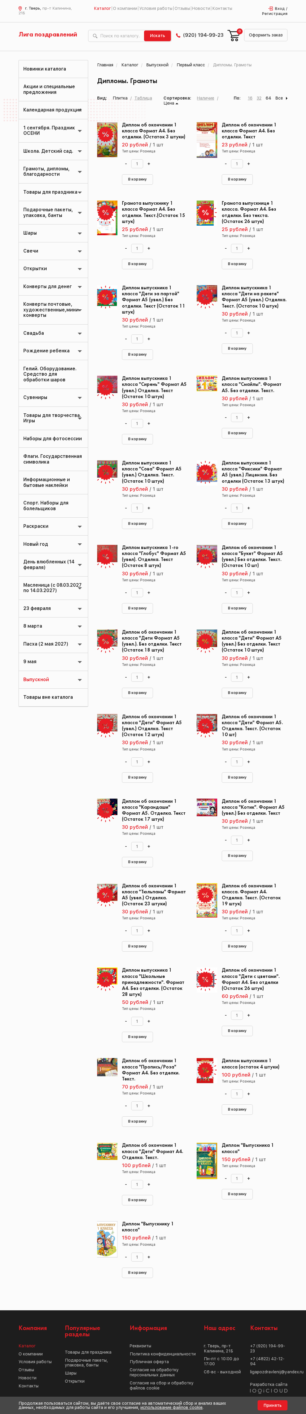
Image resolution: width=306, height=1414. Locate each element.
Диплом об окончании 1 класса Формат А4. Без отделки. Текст (249, 131)
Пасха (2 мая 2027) (45, 644)
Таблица (143, 98)
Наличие (205, 98)
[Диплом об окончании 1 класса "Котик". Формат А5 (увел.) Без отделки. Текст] (204, 825)
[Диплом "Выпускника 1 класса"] (204, 1169)
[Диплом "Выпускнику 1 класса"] (105, 1248)
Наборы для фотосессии (52, 438)
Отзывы (182, 8)
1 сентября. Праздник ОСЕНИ (49, 130)
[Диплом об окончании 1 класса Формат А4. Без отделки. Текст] (204, 149)
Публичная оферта (149, 1361)
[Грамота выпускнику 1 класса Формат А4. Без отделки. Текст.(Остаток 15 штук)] (105, 227)
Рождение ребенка (46, 351)
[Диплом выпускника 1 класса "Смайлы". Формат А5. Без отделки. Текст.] (204, 402)
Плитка (120, 98)
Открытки (35, 268)
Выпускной (36, 679)
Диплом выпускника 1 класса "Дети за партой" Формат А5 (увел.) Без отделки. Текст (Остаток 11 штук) (153, 300)
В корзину (137, 179)
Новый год (35, 544)
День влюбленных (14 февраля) (48, 564)
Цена (168, 103)
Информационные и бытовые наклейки (46, 482)
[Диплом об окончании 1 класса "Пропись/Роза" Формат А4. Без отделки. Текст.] (105, 1085)
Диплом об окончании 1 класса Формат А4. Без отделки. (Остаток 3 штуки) (153, 131)
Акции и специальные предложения (49, 89)
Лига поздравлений (48, 34)
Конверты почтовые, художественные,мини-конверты (52, 309)
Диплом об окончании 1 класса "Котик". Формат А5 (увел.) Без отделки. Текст (253, 807)
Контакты (222, 8)
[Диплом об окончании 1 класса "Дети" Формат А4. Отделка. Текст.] (105, 1169)
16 (250, 98)
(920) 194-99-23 (203, 35)
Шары (30, 233)
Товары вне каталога (48, 697)
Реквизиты (140, 1345)
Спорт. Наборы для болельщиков (45, 505)
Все (279, 98)
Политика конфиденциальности (163, 1354)
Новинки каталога (44, 69)
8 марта (32, 626)
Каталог (102, 8)
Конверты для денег (47, 286)
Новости (201, 8)
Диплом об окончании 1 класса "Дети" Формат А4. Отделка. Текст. (152, 1151)
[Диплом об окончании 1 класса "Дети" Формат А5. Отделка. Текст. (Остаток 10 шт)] (204, 741)
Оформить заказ (266, 35)
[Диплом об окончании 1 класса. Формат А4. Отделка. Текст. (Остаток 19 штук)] (204, 910)
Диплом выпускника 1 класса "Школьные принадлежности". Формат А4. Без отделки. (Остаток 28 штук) (153, 982)
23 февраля (37, 608)
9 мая (29, 661)
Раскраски (35, 526)
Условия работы (155, 8)
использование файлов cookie (171, 1407)
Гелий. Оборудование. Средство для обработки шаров (49, 374)
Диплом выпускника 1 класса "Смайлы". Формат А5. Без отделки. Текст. (251, 384)
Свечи (30, 251)
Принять (272, 1405)
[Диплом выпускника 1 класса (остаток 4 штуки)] (204, 1085)
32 (259, 98)
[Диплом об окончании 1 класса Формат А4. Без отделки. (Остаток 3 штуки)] (105, 149)
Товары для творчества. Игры (52, 418)
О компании (125, 8)
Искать (157, 35)
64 (268, 98)
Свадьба (33, 333)
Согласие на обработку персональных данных (154, 1372)
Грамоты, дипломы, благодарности (46, 171)
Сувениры (35, 397)
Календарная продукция (52, 110)
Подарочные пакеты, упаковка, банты (48, 212)
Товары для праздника (50, 192)
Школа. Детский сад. (48, 151)
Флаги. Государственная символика (52, 458)
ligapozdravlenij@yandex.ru (277, 1371)
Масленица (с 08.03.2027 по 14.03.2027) (52, 587)
